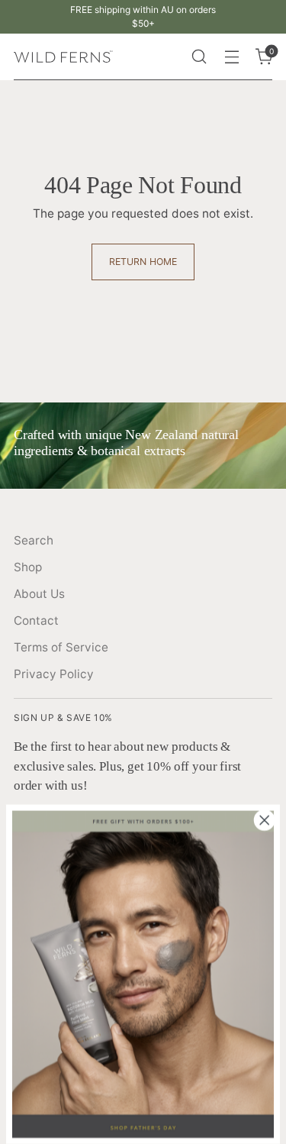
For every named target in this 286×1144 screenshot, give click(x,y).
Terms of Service (61, 647)
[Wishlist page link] (165, 56)
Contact (36, 620)
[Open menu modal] (231, 57)
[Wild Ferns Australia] (63, 56)
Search (33, 540)
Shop (28, 567)
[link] (143, 974)
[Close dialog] (264, 820)
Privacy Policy (54, 674)
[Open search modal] (198, 57)
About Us (39, 594)
